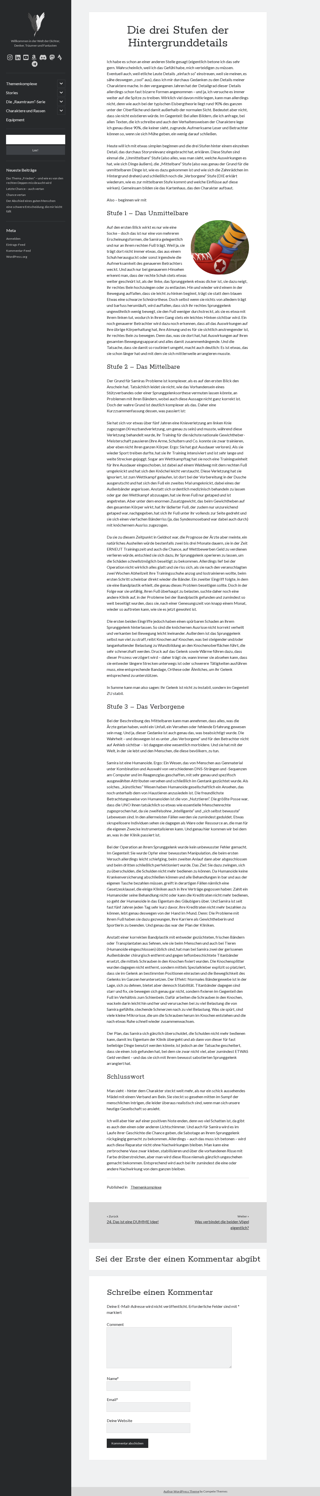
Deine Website (119, 1420)
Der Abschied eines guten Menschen (31, 201)
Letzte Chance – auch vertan (25, 189)
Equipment (15, 119)
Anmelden (13, 238)
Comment (115, 1324)
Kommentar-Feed (18, 251)
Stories (12, 92)
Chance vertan (16, 195)
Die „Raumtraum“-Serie (25, 101)
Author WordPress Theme (181, 1491)
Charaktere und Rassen (25, 110)
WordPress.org (16, 257)
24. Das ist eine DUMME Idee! (133, 1221)
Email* (112, 1399)
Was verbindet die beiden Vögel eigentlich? (222, 1224)
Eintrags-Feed (15, 244)
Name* (113, 1378)
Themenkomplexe (21, 83)
